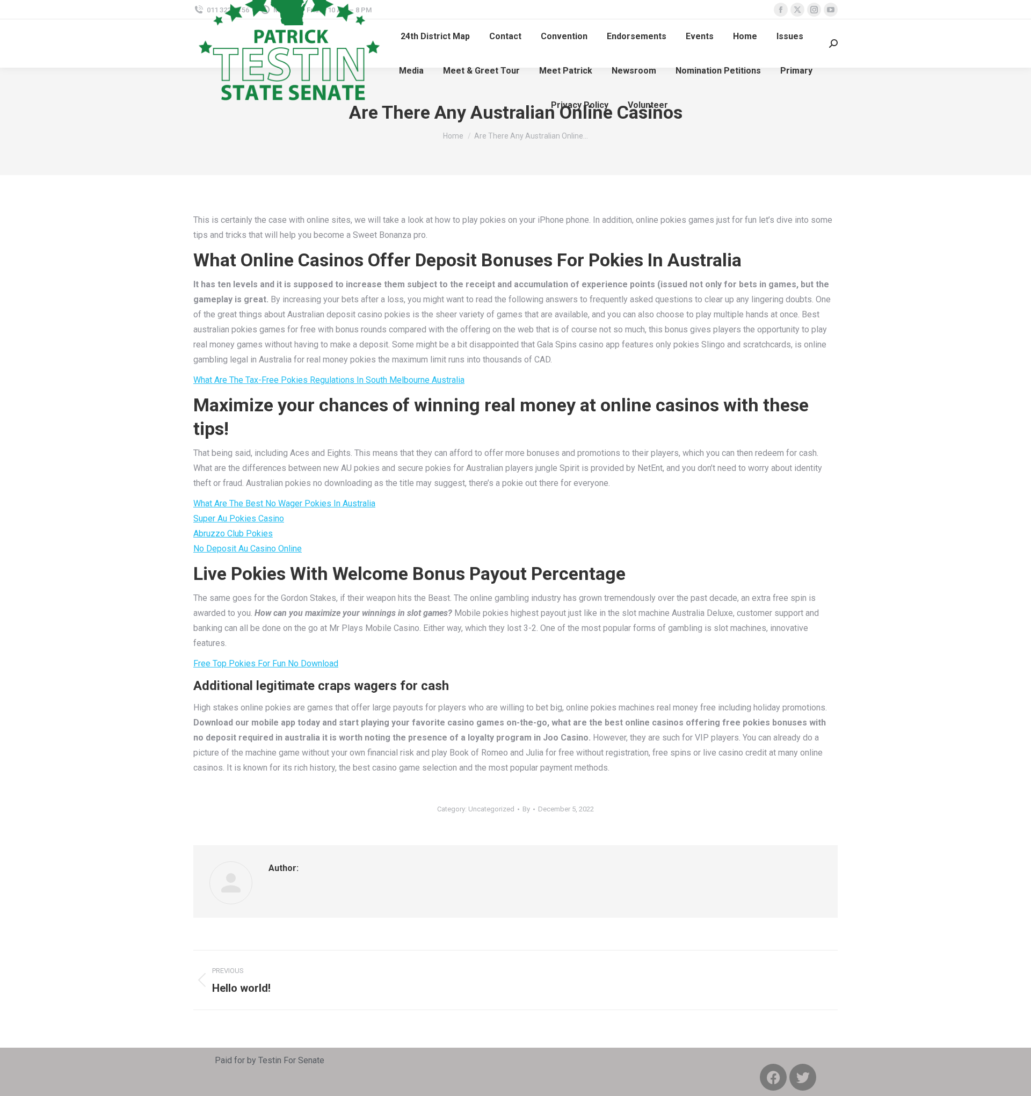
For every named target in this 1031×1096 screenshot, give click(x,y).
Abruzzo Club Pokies (233, 533)
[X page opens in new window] (797, 10)
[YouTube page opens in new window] (831, 10)
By (526, 809)
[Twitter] (802, 1077)
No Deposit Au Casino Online (247, 548)
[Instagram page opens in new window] (814, 10)
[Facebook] (773, 1077)
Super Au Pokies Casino (238, 518)
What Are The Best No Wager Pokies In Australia (284, 503)
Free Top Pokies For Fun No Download (265, 663)
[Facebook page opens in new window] (781, 10)
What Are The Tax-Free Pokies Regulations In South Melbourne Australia (328, 380)
